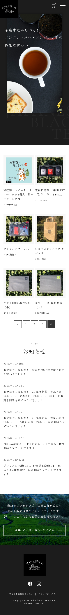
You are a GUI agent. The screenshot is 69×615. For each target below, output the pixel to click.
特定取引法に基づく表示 (21, 594)
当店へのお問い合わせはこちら (34, 530)
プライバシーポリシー (49, 594)
